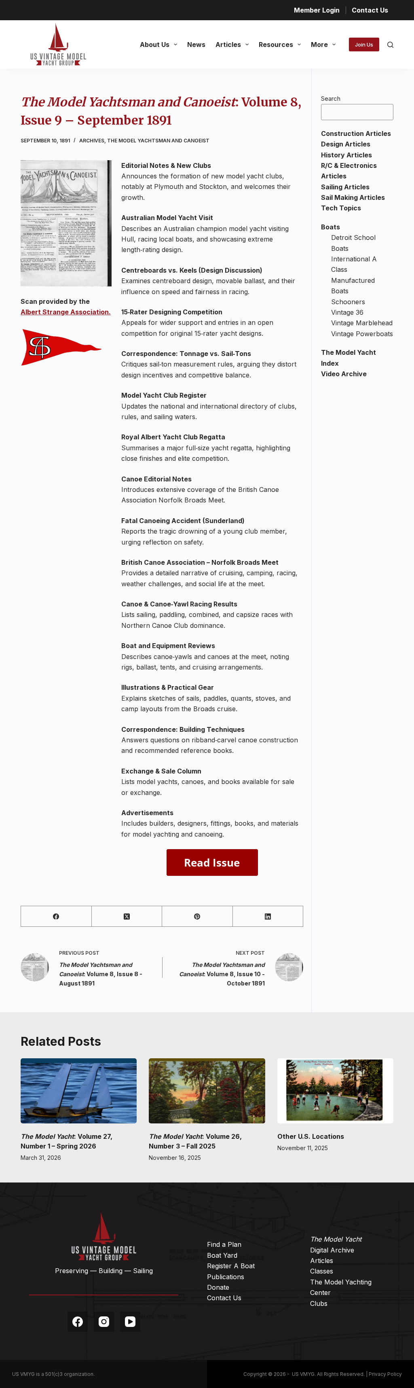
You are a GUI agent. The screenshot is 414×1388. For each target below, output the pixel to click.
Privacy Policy (385, 1374)
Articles (228, 44)
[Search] (390, 45)
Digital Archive (332, 1250)
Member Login (317, 10)
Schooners (348, 302)
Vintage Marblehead (362, 323)
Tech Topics (341, 208)
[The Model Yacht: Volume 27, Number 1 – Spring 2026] (79, 1091)
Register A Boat (231, 1266)
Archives (91, 141)
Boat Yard (222, 1255)
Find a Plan (224, 1244)
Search (330, 98)
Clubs (318, 1303)
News (196, 44)
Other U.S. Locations (310, 1136)
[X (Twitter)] (127, 916)
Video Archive (344, 374)
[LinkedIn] (268, 916)
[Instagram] (104, 1322)
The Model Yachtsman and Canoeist (158, 141)
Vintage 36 (347, 312)
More (319, 44)
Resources (276, 44)
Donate (218, 1287)
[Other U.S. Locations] (335, 1091)
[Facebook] (56, 916)
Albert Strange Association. (66, 312)
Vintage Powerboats (362, 334)
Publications (225, 1277)
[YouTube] (130, 1322)
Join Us (364, 44)
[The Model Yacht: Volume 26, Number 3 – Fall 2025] (207, 1091)
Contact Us (370, 10)
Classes (321, 1271)
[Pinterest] (197, 916)
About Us (154, 44)
